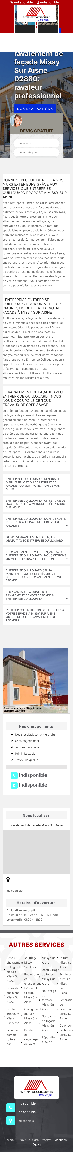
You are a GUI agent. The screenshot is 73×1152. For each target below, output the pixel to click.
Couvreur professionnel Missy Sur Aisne (65, 1032)
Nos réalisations (35, 109)
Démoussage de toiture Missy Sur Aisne (47, 976)
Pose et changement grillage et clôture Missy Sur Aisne (12, 969)
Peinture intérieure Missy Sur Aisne (12, 1016)
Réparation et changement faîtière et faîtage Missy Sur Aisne (29, 988)
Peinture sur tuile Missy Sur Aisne (65, 983)
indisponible (23, 2)
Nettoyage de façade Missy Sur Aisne (47, 1023)
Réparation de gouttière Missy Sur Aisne (65, 1009)
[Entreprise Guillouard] (36, 13)
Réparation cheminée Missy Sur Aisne (12, 995)
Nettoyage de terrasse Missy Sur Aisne (47, 1000)
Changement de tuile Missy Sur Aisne (29, 1016)
